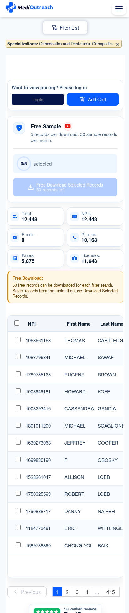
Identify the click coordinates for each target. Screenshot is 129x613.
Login (37, 99)
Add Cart (97, 99)
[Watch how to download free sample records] (68, 126)
